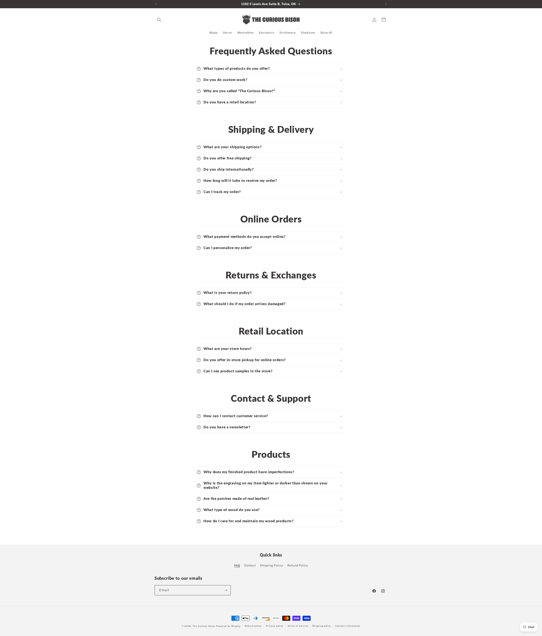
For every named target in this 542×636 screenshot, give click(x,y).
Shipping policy (321, 626)
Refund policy (253, 626)
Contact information (347, 626)
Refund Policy (297, 565)
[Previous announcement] (156, 4)
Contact (250, 565)
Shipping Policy (271, 565)
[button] (159, 19)
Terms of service (298, 626)
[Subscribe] (225, 590)
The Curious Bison (203, 626)
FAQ (237, 565)
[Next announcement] (386, 4)
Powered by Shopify (228, 626)
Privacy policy (274, 626)
